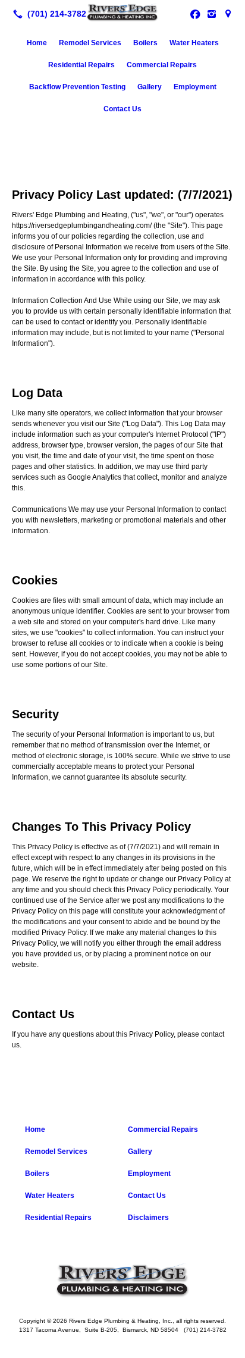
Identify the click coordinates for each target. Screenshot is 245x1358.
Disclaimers (148, 1217)
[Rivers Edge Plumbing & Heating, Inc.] (122, 12)
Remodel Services (90, 43)
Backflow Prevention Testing (77, 87)
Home (37, 43)
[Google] (228, 13)
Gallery (149, 87)
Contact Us (122, 109)
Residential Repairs (81, 65)
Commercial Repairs (162, 65)
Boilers (145, 43)
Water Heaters (194, 43)
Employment (195, 87)
